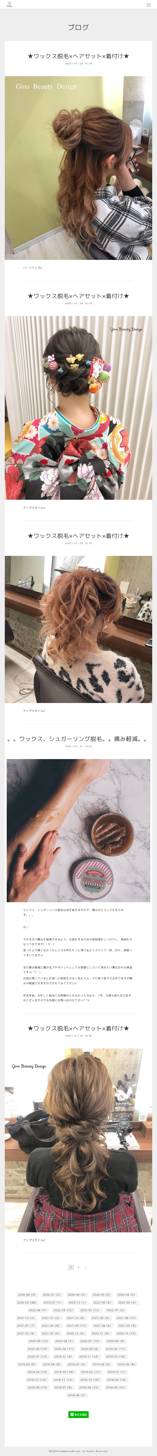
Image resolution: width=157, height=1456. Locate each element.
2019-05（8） (127, 1364)
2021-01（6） (51, 1333)
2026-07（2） (52, 1294)
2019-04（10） (38, 1372)
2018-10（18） (90, 1380)
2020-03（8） (90, 1349)
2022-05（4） (127, 1302)
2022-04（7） (38, 1310)
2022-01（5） (116, 1310)
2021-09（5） (101, 1318)
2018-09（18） (117, 1380)
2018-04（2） (77, 1395)
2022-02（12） (90, 1310)
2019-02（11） (91, 1372)
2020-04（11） (64, 1349)
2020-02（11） (116, 1349)
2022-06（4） (102, 1302)
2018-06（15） (89, 1387)
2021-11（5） (51, 1318)
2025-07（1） (53, 1302)
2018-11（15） (64, 1380)
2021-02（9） (26, 1333)
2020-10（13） (127, 1333)
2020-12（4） (76, 1333)
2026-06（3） (77, 1294)
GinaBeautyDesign (69, 1451)
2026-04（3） (127, 1294)
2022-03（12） (64, 1310)
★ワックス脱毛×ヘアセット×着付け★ (78, 56)
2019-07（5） (77, 1364)
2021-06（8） (51, 1325)
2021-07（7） (26, 1325)
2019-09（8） (27, 1364)
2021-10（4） (76, 1318)
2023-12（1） (78, 1302)
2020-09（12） (39, 1341)
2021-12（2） (26, 1318)
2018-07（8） (63, 1387)
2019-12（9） (63, 1356)
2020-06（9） (116, 1341)
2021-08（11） (127, 1318)
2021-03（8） (127, 1325)
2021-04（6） (102, 1325)
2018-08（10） (38, 1387)
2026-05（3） (102, 1294)
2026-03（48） (27, 1302)
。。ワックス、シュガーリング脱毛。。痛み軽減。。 (78, 739)
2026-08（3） (27, 1294)
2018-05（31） (116, 1387)
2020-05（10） (38, 1349)
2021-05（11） (77, 1325)
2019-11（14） (89, 1356)
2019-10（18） (116, 1356)
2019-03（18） (64, 1372)
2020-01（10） (38, 1356)
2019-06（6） (102, 1364)
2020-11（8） (101, 1333)
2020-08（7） (64, 1341)
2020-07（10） (90, 1341)
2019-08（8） (52, 1364)
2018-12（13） (37, 1380)
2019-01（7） (117, 1372)
